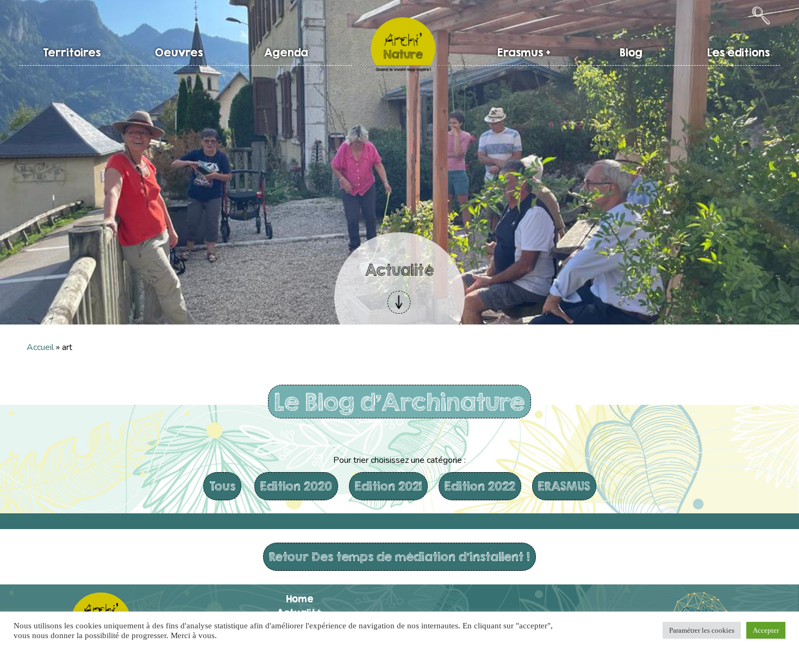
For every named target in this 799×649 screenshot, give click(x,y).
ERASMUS (564, 486)
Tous (222, 486)
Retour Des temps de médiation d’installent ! (399, 556)
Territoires (72, 52)
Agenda (286, 52)
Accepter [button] (766, 630)
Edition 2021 (388, 486)
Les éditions (738, 52)
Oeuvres (179, 52)
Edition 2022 (480, 486)
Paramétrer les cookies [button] (701, 630)
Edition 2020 (296, 486)
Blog (631, 52)
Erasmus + (524, 52)
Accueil (40, 347)
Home (300, 598)
